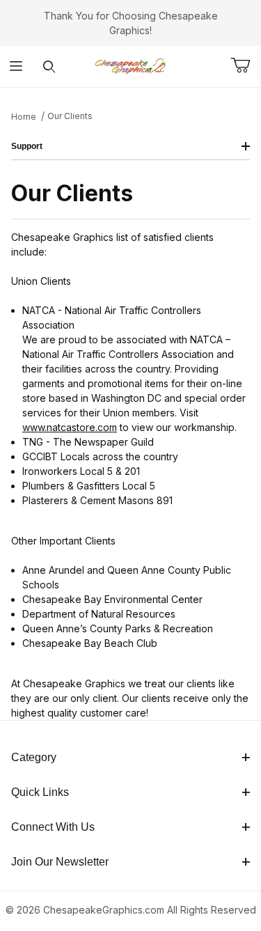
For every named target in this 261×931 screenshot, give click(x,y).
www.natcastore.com (69, 427)
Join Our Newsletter (60, 862)
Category (33, 757)
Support (26, 146)
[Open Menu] (16, 66)
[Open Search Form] (49, 66)
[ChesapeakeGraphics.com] (130, 65)
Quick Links (40, 792)
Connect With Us (53, 827)
